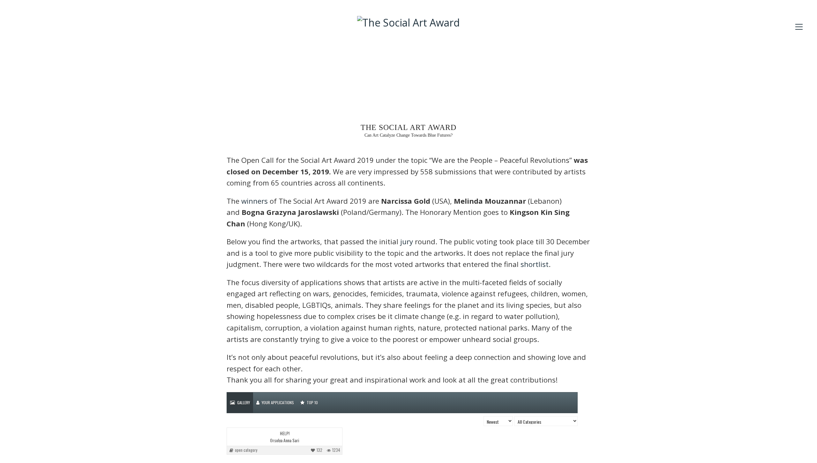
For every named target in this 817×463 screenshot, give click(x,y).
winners (254, 201)
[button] (799, 26)
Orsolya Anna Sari (284, 440)
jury (406, 242)
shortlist (535, 264)
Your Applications (277, 402)
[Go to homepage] (408, 66)
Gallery (243, 402)
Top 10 (312, 402)
